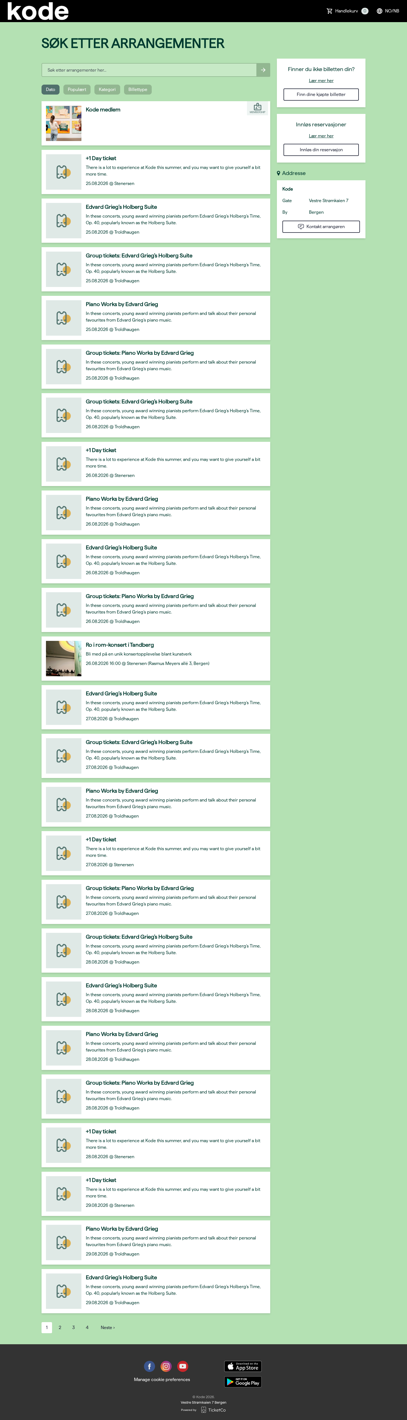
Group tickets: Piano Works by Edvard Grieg (140, 353)
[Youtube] (182, 1366)
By (284, 212)
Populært (77, 89)
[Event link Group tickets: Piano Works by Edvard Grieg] (61, 366)
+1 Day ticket (101, 158)
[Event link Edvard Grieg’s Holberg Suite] (61, 221)
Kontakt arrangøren (325, 226)
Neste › (108, 1327)
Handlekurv (350, 11)
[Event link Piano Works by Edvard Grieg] (61, 318)
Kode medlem (103, 109)
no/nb (392, 11)
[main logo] (38, 11)
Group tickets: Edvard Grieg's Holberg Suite (139, 255)
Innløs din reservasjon (321, 149)
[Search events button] (263, 70)
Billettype (137, 89)
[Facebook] (149, 1366)
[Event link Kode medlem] (61, 123)
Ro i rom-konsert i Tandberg (120, 645)
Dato (50, 89)
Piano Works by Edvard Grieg (122, 304)
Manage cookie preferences (162, 1379)
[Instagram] (166, 1366)
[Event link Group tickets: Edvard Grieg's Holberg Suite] (61, 269)
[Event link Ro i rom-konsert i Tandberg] (61, 658)
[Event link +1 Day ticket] (61, 172)
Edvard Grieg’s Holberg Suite (121, 207)
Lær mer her (321, 80)
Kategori (107, 89)
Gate (287, 200)
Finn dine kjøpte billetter (321, 94)
